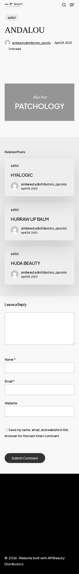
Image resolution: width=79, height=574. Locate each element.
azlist (12, 17)
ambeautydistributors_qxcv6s (31, 42)
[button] (72, 5)
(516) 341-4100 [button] (50, 536)
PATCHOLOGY (39, 102)
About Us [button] (11, 534)
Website (11, 403)
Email (10, 381)
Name (10, 359)
